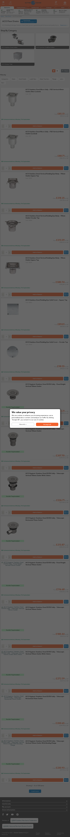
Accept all (47, 424)
